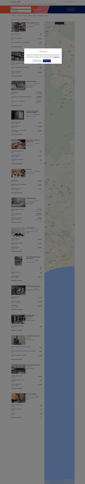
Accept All (46, 60)
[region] (43, 56)
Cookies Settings (37, 60)
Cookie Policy (57, 57)
